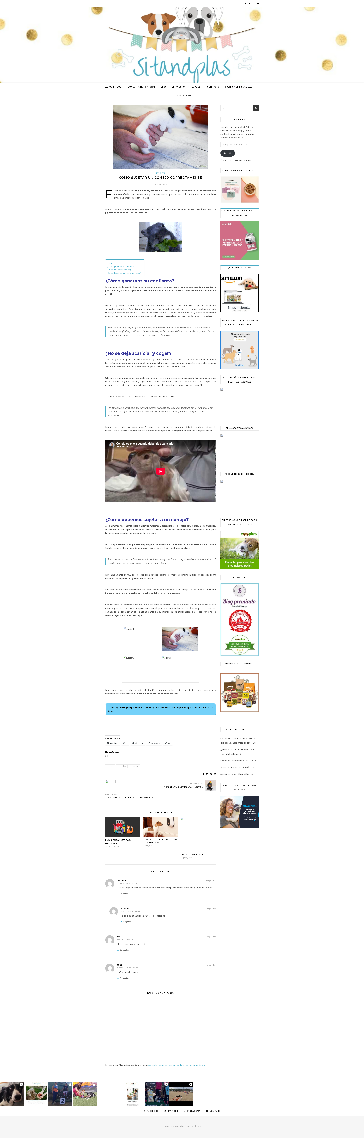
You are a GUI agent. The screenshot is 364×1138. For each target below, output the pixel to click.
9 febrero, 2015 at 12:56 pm (127, 968)
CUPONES (197, 86)
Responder (211, 880)
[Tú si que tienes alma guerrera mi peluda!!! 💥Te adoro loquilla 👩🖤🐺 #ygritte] (60, 1094)
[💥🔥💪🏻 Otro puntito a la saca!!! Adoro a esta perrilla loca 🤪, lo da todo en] (181, 1094)
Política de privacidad (238, 86)
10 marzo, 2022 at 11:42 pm (130, 911)
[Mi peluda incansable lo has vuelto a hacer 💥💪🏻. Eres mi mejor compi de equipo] (85, 1094)
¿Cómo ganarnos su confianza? (121, 266)
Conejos (160, 173)
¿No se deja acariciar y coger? (120, 269)
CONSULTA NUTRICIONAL (141, 86)
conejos (110, 766)
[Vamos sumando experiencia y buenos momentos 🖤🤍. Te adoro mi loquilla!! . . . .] (157, 1094)
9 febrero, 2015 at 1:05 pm (127, 939)
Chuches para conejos (194, 855)
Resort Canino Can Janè (242, 773)
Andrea (223, 773)
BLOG (164, 86)
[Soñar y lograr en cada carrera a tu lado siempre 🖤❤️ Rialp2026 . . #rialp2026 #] (12, 1094)
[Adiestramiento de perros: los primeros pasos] (110, 785)
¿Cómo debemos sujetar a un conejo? (124, 273)
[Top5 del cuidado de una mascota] (210, 785)
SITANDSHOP (179, 86)
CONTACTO (213, 86)
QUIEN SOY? (115, 86)
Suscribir (228, 153)
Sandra (223, 760)
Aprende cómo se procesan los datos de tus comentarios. (176, 1064)
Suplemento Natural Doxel (243, 760)
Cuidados (122, 766)
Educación (134, 766)
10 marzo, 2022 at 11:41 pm (127, 883)
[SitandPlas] (182, 45)
